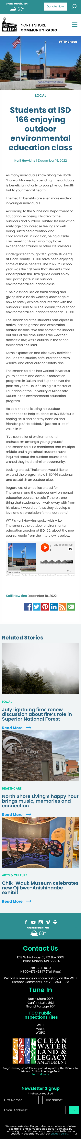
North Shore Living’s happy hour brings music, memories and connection (40, 801)
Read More (12, 728)
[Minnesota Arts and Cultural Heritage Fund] (40, 1051)
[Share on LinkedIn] (54, 606)
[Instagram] (40, 922)
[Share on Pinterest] (45, 606)
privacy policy (59, 1133)
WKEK (40, 1029)
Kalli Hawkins (24, 160)
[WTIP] (31, 23)
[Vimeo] (48, 922)
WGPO (40, 1032)
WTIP (40, 1025)
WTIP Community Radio (16, 575)
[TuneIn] (55, 922)
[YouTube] (33, 922)
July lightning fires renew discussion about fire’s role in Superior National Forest (37, 714)
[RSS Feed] (62, 606)
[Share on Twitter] (36, 606)
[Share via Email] (71, 606)
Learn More (39, 1074)
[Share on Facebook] (28, 606)
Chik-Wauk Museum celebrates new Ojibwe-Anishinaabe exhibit (40, 888)
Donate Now (55, 6)
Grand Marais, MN (17, 4)
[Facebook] (26, 922)
